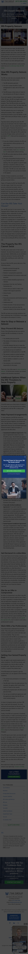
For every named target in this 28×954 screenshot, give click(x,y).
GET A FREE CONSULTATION (14, 471)
